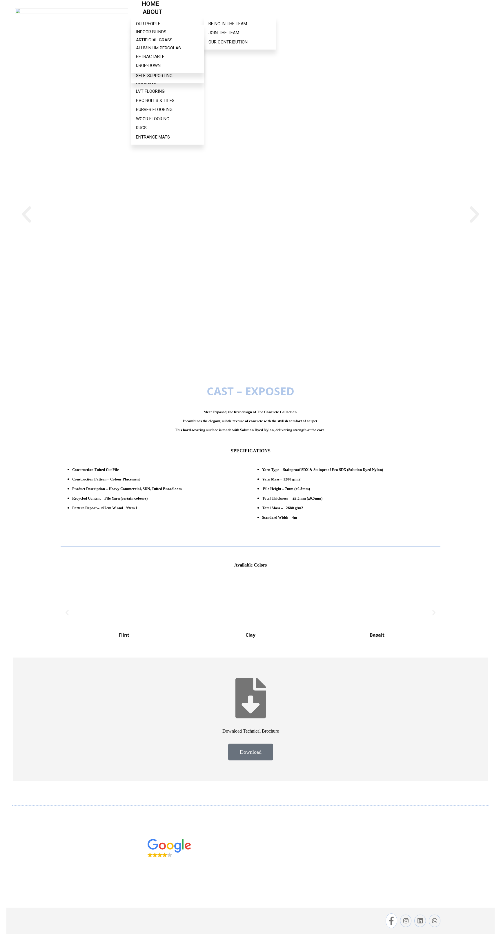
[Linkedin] (420, 921)
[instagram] (406, 921)
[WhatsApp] (434, 921)
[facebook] (391, 920)
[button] (26, 214)
